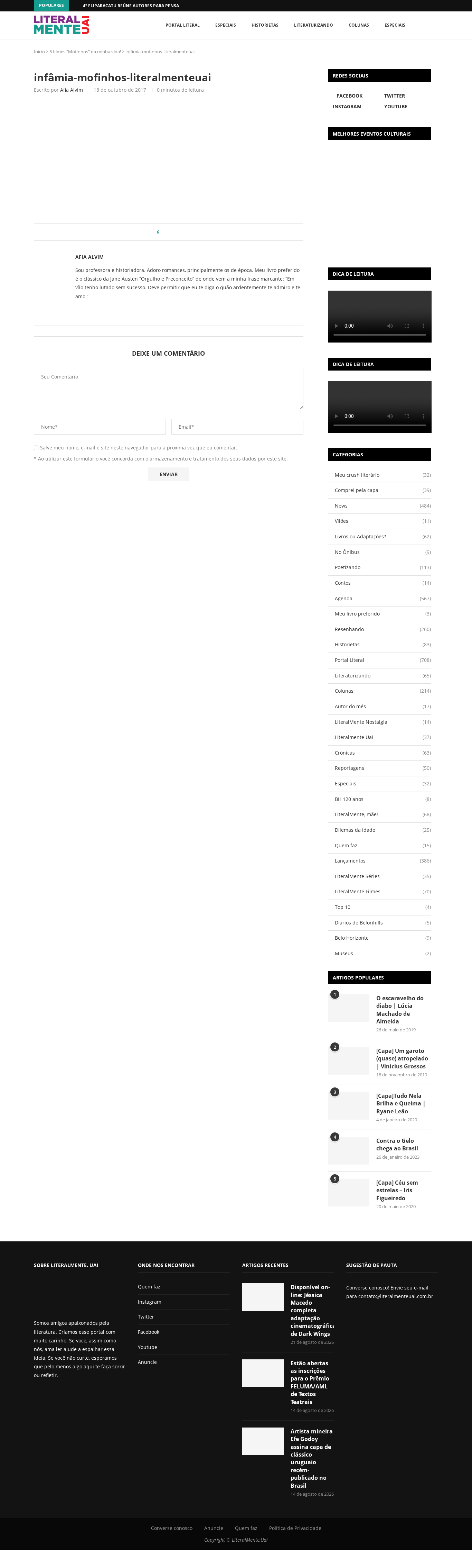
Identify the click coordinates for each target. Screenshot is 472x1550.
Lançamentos (383, 860)
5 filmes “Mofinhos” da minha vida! (85, 51)
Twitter (146, 1316)
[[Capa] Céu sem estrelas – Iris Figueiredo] (348, 1192)
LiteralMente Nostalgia (383, 722)
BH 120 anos (383, 799)
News (383, 505)
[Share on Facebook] (167, 232)
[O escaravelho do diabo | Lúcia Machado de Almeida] (348, 1008)
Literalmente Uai (383, 737)
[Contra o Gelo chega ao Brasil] (348, 1151)
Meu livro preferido (383, 613)
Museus (383, 953)
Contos (383, 583)
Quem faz (383, 845)
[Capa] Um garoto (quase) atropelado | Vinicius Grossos (402, 1058)
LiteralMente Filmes (383, 891)
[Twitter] (48, 1394)
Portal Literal (183, 25)
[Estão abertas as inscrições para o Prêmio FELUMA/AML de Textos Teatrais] (263, 1373)
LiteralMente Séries (383, 876)
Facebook (148, 1332)
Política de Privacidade (295, 1528)
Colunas (359, 25)
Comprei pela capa (383, 490)
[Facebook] (423, 5)
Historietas (265, 25)
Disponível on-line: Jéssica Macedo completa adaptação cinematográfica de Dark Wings (312, 1310)
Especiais (395, 25)
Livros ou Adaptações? (383, 536)
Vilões (383, 521)
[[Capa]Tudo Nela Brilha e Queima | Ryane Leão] (348, 1106)
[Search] (434, 25)
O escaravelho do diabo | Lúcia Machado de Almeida (400, 1009)
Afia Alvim (71, 89)
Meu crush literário (383, 475)
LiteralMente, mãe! (383, 814)
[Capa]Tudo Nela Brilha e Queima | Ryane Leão (401, 1103)
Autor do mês (383, 706)
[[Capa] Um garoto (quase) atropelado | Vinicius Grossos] (348, 1061)
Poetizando (383, 567)
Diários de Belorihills (383, 922)
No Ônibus (383, 552)
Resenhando (383, 629)
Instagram (149, 1301)
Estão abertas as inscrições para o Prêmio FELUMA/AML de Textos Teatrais (310, 1382)
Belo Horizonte (383, 937)
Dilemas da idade (383, 830)
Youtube (147, 1347)
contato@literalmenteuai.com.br (395, 1296)
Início (39, 51)
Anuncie (147, 1362)
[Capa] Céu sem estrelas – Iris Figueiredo (397, 1190)
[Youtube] (59, 1394)
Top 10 (383, 907)
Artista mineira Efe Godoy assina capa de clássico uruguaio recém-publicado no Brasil (312, 1458)
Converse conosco (171, 1528)
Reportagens (383, 768)
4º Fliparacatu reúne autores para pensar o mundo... (145, 6)
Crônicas (383, 752)
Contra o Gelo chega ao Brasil (397, 1144)
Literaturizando (313, 25)
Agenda (383, 598)
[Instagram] (54, 1394)
